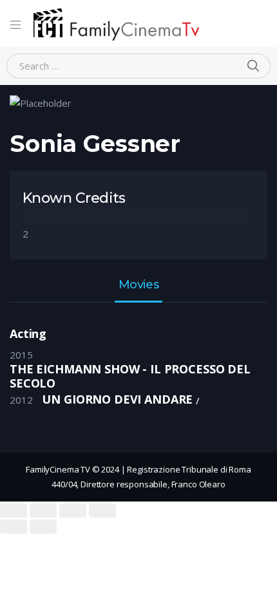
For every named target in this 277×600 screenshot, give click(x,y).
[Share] (43, 510)
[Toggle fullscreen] (72, 510)
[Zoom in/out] (102, 510)
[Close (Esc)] (13, 510)
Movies (138, 285)
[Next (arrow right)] (43, 527)
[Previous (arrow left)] (13, 527)
